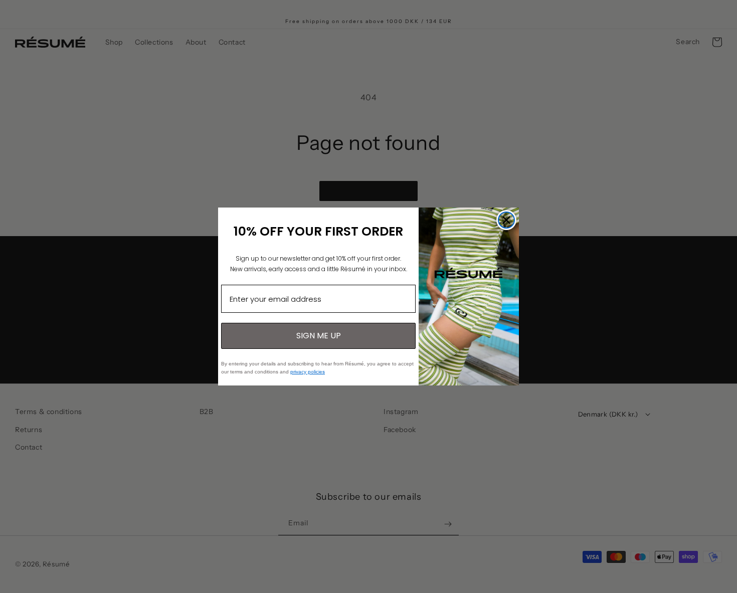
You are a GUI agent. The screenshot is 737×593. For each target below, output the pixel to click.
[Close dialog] (506, 220)
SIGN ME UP (318, 335)
